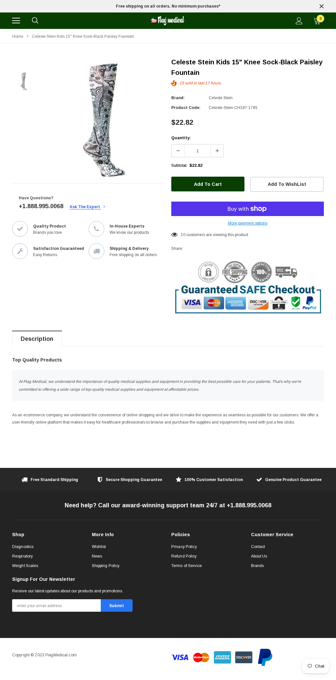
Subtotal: (179, 165)
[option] (168, 6)
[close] (321, 6)
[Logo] (167, 20)
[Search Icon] (35, 20)
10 (183, 234)
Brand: (178, 98)
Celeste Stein (221, 98)
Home (17, 36)
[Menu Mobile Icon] (16, 21)
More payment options (247, 223)
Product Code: (185, 107)
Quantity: (181, 138)
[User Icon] (299, 20)
